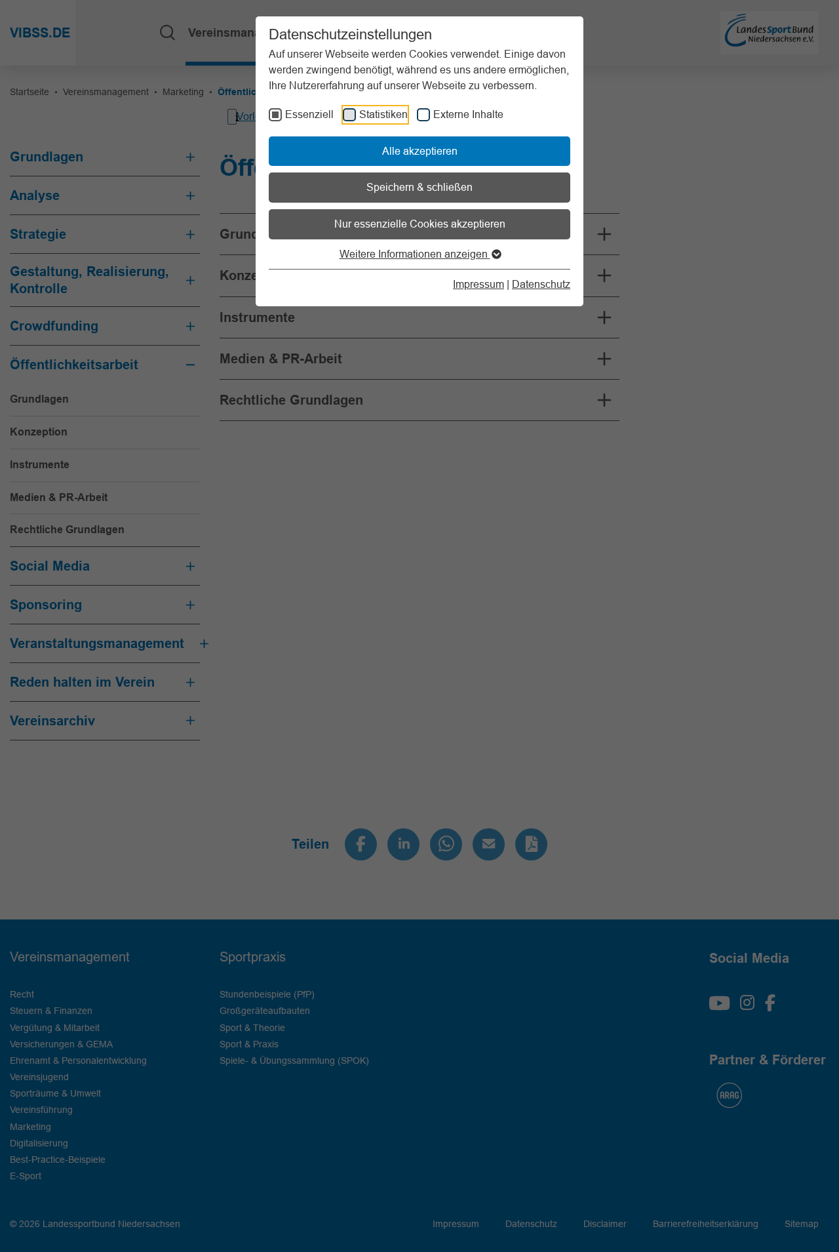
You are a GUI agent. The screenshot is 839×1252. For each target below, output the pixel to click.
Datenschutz (541, 284)
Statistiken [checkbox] (383, 114)
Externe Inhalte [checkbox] (468, 114)
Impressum (478, 284)
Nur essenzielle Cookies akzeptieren (419, 224)
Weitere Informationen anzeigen (415, 254)
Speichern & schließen (419, 187)
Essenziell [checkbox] (309, 114)
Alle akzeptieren (420, 151)
